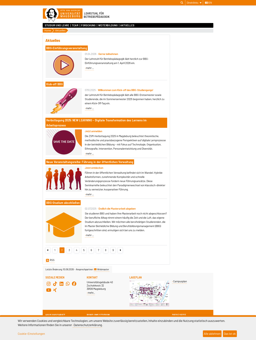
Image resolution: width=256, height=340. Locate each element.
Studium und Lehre (57, 25)
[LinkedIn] (61, 284)
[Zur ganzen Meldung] (63, 77)
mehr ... (90, 68)
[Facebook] (74, 284)
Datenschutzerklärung (88, 325)
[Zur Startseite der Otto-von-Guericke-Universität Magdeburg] (63, 15)
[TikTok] (55, 284)
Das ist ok (230, 333)
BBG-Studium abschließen (63, 202)
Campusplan (180, 281)
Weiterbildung (108, 25)
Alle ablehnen (212, 333)
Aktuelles (127, 25)
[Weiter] (120, 250)
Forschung (88, 25)
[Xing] (55, 290)
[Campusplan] (149, 305)
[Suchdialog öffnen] (182, 3)
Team (75, 25)
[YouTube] (48, 290)
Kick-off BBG (54, 84)
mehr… (91, 292)
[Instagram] (48, 284)
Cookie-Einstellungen (31, 333)
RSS (52, 260)
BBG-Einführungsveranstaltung (66, 48)
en (210, 3)
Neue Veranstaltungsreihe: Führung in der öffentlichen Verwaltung (89, 161)
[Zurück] (47, 250)
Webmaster (103, 269)
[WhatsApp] (68, 284)
